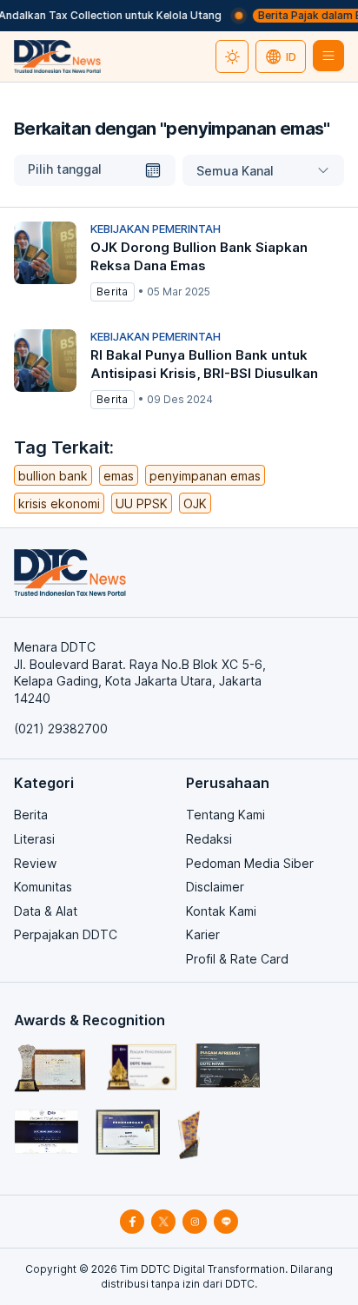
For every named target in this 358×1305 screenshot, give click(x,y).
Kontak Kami (221, 911)
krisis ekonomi (59, 503)
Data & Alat (45, 911)
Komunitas (43, 886)
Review (35, 863)
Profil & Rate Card (237, 958)
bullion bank (53, 475)
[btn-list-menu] (328, 55)
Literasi (34, 838)
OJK (195, 503)
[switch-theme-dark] (232, 56)
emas (118, 475)
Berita (31, 814)
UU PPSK (142, 503)
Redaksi (209, 838)
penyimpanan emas (205, 475)
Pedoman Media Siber (250, 863)
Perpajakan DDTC (65, 934)
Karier (203, 934)
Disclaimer (215, 886)
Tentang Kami (225, 814)
